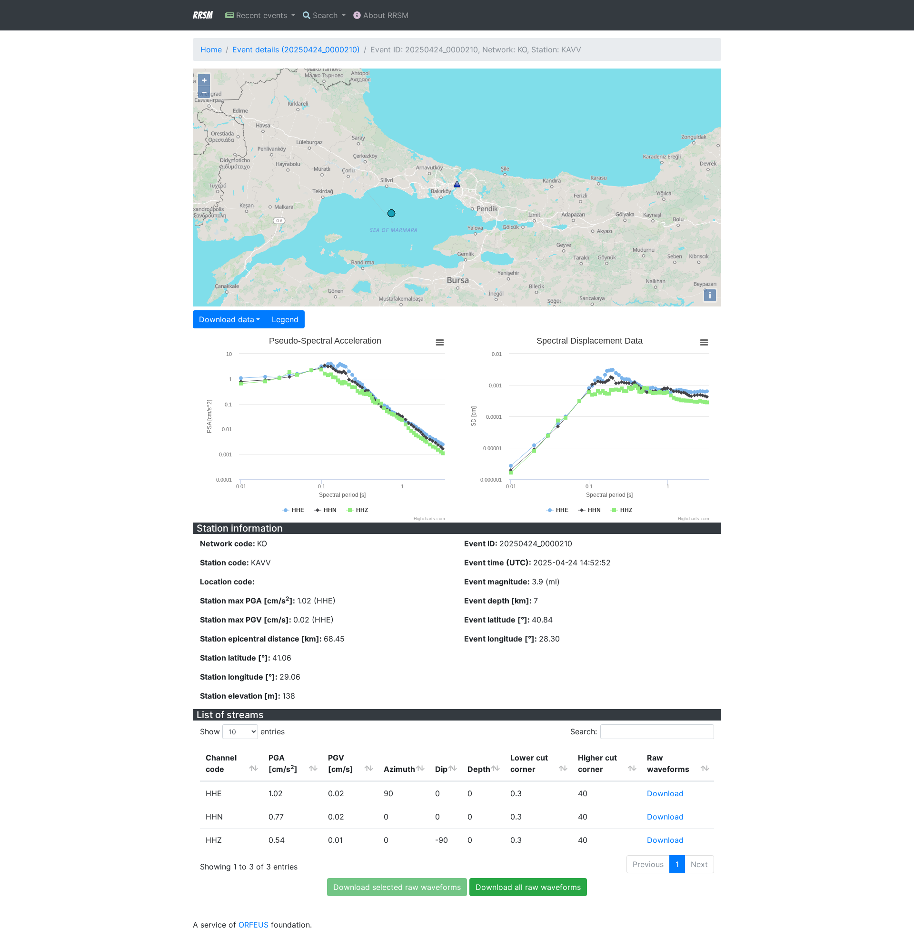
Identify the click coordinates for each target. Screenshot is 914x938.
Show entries (242, 731)
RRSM (202, 15)
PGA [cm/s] (283, 763)
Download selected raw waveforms (397, 887)
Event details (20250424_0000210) (296, 49)
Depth (478, 769)
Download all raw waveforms (528, 887)
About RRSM (384, 15)
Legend (285, 319)
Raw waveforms (668, 763)
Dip (441, 769)
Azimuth (399, 769)
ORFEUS (253, 924)
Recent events (261, 15)
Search (325, 15)
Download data (226, 319)
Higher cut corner (597, 763)
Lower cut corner (529, 763)
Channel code (221, 763)
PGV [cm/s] (340, 763)
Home (211, 49)
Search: (583, 731)
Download (665, 793)
